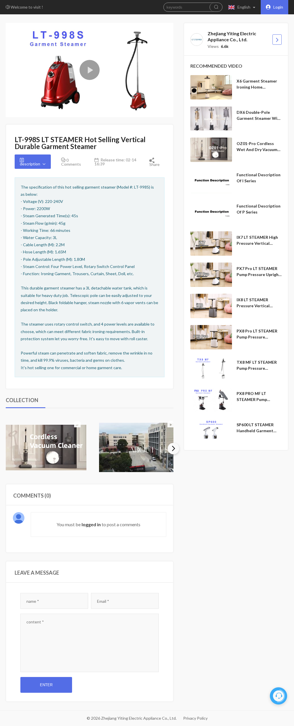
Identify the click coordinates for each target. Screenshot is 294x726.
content (35, 621)
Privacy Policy (195, 718)
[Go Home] (277, 39)
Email (103, 601)
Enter (46, 685)
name (32, 601)
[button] (243, 7)
